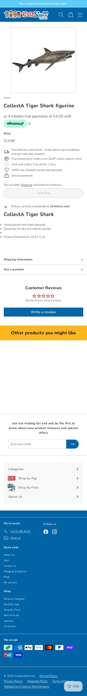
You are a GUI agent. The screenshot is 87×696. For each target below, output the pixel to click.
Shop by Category (14, 599)
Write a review (43, 312)
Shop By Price (12, 610)
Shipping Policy (37, 681)
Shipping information (18, 260)
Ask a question (14, 269)
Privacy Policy (13, 681)
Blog (6, 577)
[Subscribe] (72, 444)
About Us (9, 555)
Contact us (10, 566)
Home (7, 97)
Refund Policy (48, 676)
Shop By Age (11, 604)
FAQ (6, 560)
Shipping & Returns (15, 571)
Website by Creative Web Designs (26, 687)
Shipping (26, 185)
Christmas (10, 626)
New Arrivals (11, 615)
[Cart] (70, 14)
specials (8, 621)
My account (10, 582)
